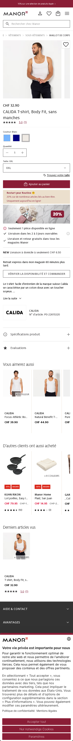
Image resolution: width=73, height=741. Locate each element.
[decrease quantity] (7, 153)
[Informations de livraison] (68, 233)
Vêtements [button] (14, 35)
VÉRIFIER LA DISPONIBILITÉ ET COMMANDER (36, 273)
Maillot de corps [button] (59, 35)
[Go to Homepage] (15, 13)
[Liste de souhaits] (66, 44)
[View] (36, 214)
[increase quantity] (22, 153)
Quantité (7, 146)
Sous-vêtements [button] (35, 35)
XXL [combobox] (8, 167)
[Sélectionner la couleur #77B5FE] (7, 138)
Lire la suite (10, 298)
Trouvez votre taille (58, 175)
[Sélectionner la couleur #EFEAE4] (25, 138)
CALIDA (34, 310)
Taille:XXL (8, 161)
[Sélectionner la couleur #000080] (16, 138)
